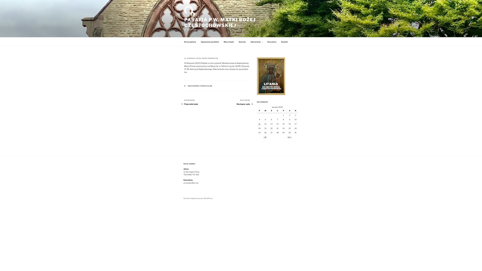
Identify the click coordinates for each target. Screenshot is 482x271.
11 (259, 124)
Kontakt (284, 42)
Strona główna (190, 42)
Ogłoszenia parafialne (210, 42)
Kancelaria (271, 42)
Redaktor (213, 58)
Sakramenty (256, 42)
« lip (265, 137)
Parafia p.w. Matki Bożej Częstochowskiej (220, 22)
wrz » (290, 137)
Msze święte (229, 42)
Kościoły (242, 42)
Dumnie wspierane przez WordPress (198, 198)
